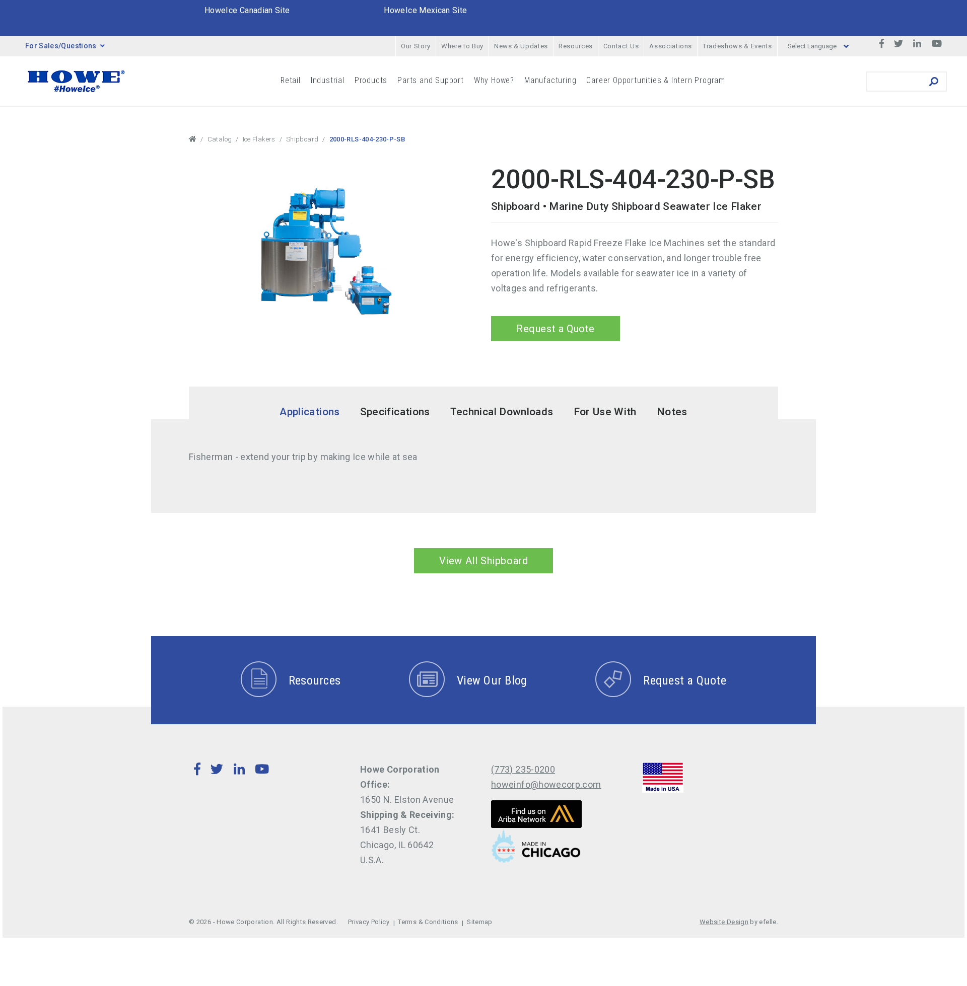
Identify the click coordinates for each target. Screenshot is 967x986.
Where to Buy (462, 46)
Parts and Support (430, 80)
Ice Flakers (259, 139)
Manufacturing (550, 80)
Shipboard (302, 139)
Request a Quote (555, 329)
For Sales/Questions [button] (61, 46)
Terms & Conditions (428, 922)
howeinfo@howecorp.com (546, 784)
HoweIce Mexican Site (425, 10)
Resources (576, 46)
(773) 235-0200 (523, 769)
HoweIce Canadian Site (247, 10)
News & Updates (521, 46)
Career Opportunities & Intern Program (655, 80)
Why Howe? (494, 80)
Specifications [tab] (395, 412)
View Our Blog (492, 680)
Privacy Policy (368, 922)
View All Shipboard (483, 561)
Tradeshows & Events (737, 46)
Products (371, 80)
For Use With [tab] (605, 412)
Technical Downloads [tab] (502, 412)
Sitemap (480, 922)
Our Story (416, 46)
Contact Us (621, 46)
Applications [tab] (309, 412)
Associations (670, 46)
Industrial (327, 80)
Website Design (724, 922)
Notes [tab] (672, 412)
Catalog (220, 139)
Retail (291, 80)
